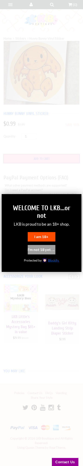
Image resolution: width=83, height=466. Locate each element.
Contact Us (65, 462)
